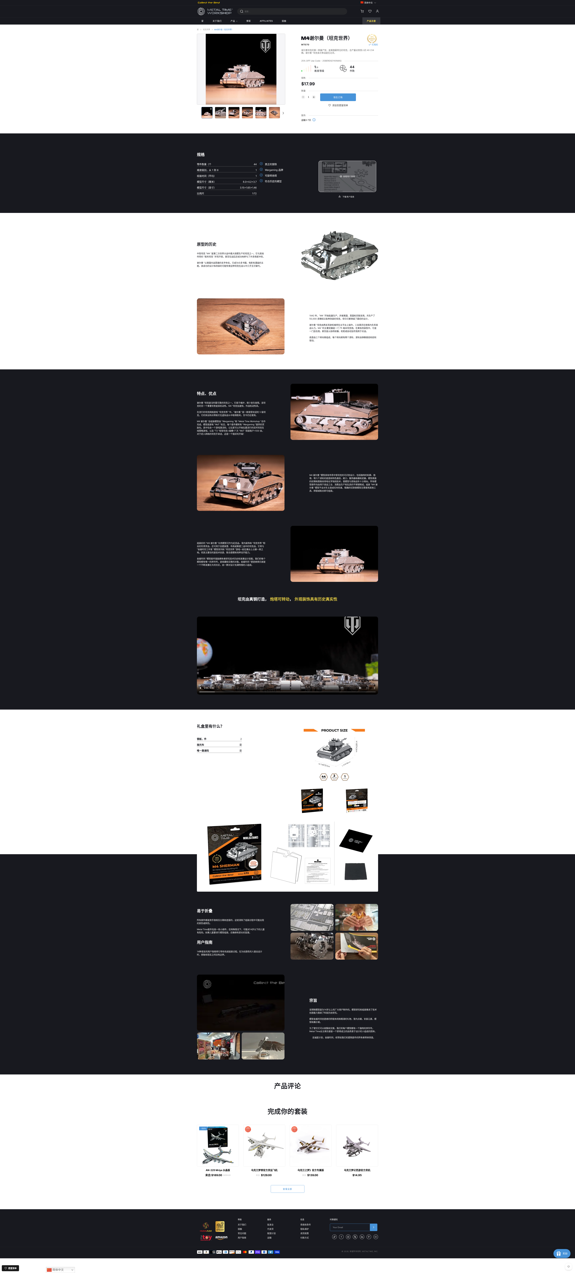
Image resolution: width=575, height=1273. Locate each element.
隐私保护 (304, 1229)
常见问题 (242, 1233)
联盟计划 (271, 1233)
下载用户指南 (348, 197)
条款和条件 (305, 1224)
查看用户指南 (349, 176)
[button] (368, 2)
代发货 (270, 1229)
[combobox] (292, 11)
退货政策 (304, 1233)
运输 (269, 1237)
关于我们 (242, 1224)
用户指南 (242, 1237)
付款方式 (304, 1237)
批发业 (270, 1224)
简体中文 (58, 1269)
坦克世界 (206, 29)
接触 (240, 1229)
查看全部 (287, 1189)
